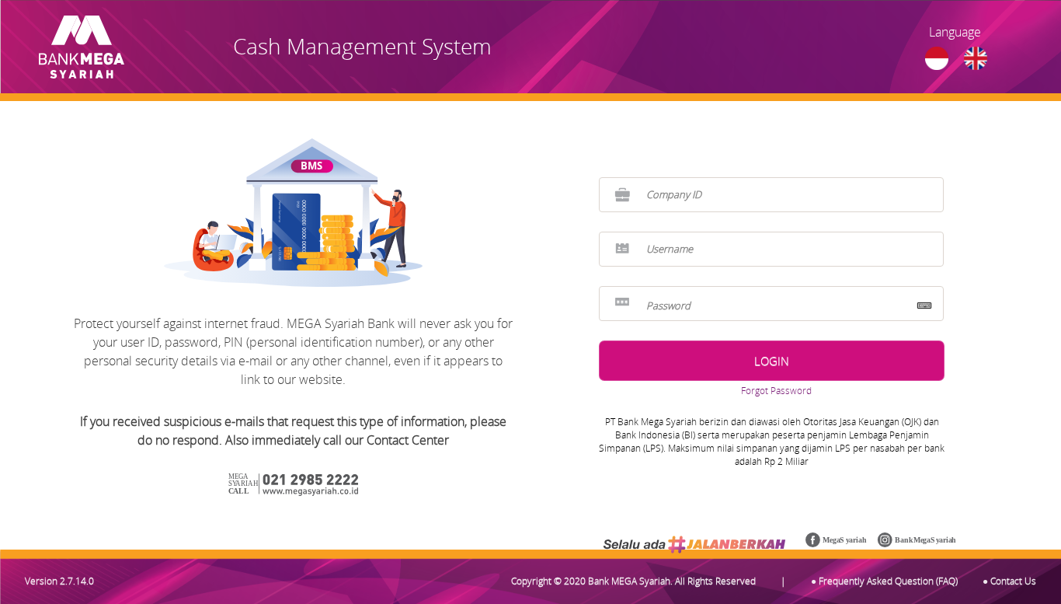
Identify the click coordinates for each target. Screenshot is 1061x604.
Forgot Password (776, 390)
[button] (771, 360)
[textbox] (771, 194)
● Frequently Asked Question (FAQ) (884, 581)
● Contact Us (1009, 581)
